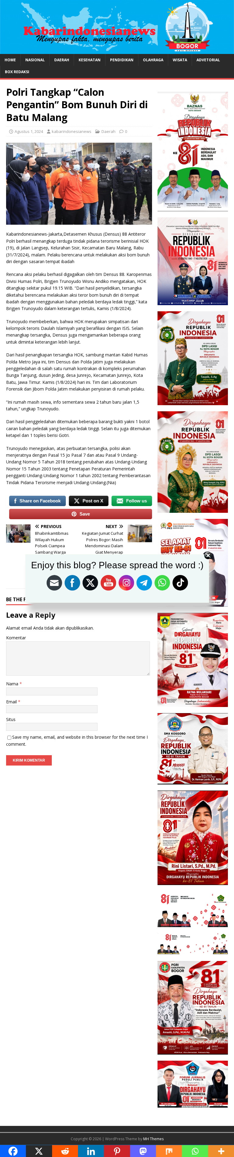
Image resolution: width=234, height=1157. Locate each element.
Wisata (180, 59)
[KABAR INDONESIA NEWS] (117, 50)
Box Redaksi (17, 71)
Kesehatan (90, 59)
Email (12, 702)
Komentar (16, 638)
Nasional (35, 59)
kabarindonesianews (71, 131)
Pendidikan (121, 59)
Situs (11, 719)
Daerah (61, 59)
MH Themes (153, 1138)
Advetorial (208, 59)
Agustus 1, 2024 (29, 131)
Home (10, 59)
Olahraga (153, 59)
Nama (13, 684)
